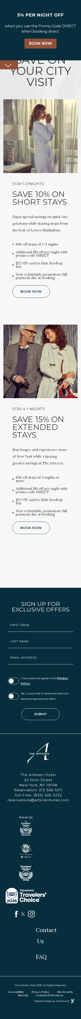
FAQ (41, 956)
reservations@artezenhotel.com (38, 800)
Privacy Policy (41, 992)
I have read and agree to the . (44, 681)
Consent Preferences (49, 995)
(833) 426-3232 (38, 795)
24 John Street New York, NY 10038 (38, 782)
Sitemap (23, 995)
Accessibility (16, 992)
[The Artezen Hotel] (38, 753)
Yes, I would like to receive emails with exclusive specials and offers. (45, 696)
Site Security (65, 992)
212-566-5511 (38, 790)
